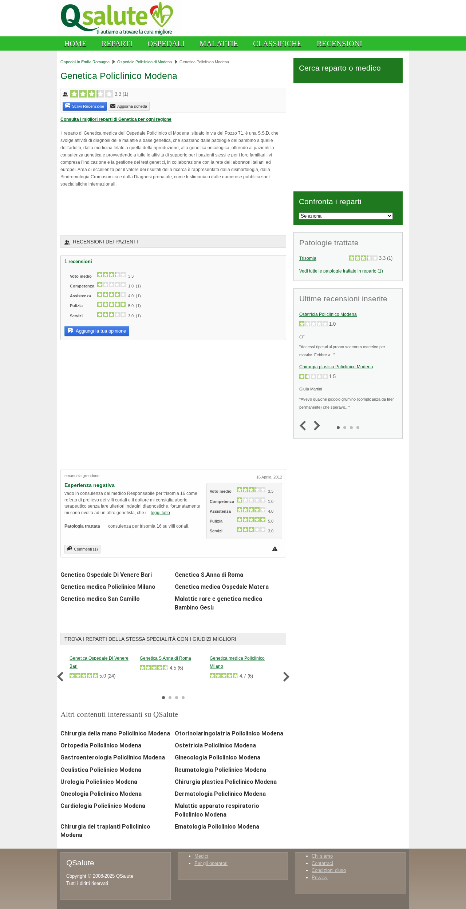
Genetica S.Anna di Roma (209, 574)
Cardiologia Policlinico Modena (102, 805)
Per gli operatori (211, 863)
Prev (62, 677)
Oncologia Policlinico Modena (101, 793)
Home (75, 43)
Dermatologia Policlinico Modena (220, 793)
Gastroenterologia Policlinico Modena (112, 757)
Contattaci (322, 863)
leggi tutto (160, 512)
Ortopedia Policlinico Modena (100, 745)
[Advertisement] (145, 211)
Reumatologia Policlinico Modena (220, 769)
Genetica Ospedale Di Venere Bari (106, 574)
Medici (201, 856)
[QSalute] (119, 34)
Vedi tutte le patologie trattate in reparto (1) (341, 271)
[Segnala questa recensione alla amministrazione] (275, 549)
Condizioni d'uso (329, 870)
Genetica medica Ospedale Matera (222, 586)
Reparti (117, 43)
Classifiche (277, 43)
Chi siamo (322, 856)
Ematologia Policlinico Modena (217, 826)
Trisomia (307, 258)
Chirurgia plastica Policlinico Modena (226, 781)
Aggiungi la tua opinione (100, 331)
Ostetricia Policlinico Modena (215, 745)
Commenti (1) (86, 549)
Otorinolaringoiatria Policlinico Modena (229, 733)
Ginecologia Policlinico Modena (217, 757)
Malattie (219, 43)
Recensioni (339, 43)
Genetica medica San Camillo (100, 598)
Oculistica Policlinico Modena (100, 769)
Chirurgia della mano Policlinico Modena (115, 733)
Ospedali (166, 43)
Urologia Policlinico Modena (98, 781)
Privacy (320, 877)
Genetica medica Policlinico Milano (107, 586)
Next (284, 677)
